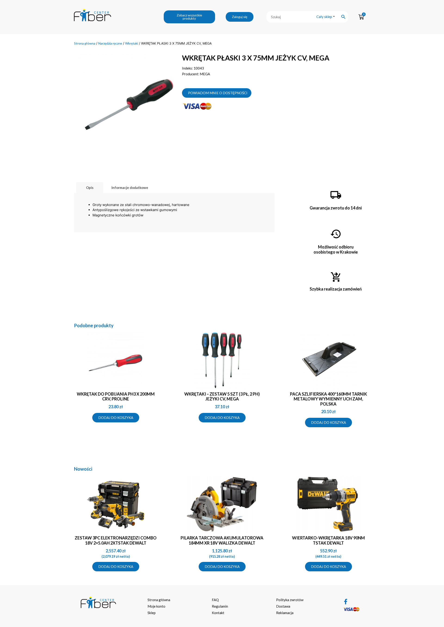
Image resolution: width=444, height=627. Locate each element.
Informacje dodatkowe (129, 187)
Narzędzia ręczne (110, 43)
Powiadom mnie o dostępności (217, 93)
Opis (89, 187)
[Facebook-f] (345, 601)
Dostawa (283, 606)
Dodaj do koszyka (115, 417)
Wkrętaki (131, 43)
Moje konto (156, 606)
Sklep (152, 613)
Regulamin (220, 606)
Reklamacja (284, 613)
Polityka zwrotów (289, 600)
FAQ (215, 600)
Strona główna (84, 43)
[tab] (89, 187)
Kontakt (218, 613)
